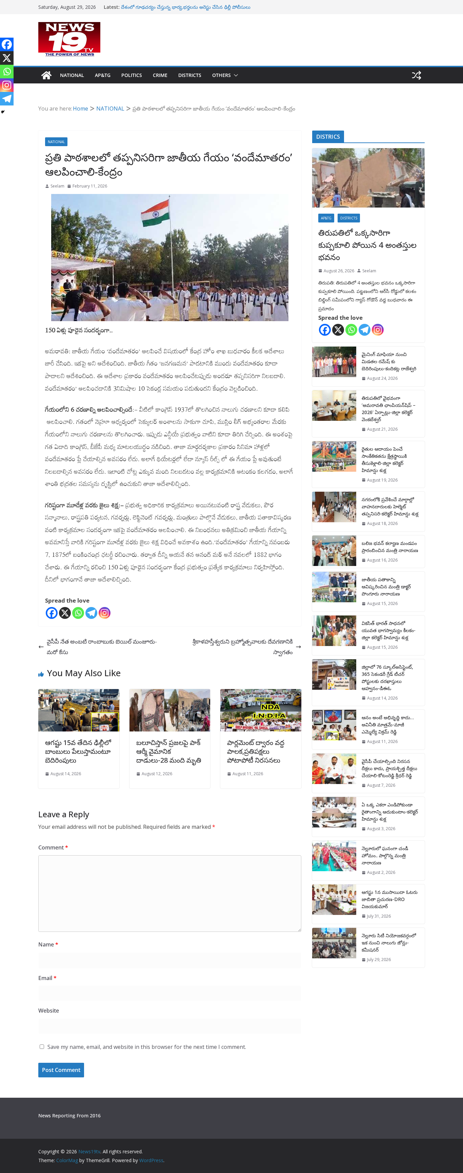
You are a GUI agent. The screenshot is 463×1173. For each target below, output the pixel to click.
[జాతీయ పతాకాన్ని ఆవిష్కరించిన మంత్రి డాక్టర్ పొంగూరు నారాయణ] (334, 591)
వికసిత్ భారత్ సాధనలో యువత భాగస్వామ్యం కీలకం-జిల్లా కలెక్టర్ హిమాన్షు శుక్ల (389, 630)
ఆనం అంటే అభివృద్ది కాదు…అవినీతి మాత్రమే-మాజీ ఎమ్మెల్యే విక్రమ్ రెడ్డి (388, 724)
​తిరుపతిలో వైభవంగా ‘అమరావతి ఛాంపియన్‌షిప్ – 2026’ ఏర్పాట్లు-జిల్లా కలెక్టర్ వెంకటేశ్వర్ (389, 409)
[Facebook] (52, 613)
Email (47, 978)
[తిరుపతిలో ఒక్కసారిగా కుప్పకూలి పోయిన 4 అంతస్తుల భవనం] (368, 178)
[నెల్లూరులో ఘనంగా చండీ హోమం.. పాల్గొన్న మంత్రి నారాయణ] (334, 860)
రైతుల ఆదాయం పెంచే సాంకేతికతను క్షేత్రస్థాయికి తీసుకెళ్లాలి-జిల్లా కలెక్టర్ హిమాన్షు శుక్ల (384, 459)
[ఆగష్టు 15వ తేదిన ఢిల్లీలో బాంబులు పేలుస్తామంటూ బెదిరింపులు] (78, 694)
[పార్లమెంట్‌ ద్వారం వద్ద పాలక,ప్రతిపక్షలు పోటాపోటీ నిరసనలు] (260, 694)
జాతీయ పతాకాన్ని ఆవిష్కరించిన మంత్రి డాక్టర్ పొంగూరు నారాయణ (386, 586)
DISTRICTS (189, 75)
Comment (53, 847)
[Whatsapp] (78, 613)
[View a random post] (416, 75)
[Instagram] (104, 613)
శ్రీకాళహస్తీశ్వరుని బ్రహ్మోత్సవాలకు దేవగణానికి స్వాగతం (243, 647)
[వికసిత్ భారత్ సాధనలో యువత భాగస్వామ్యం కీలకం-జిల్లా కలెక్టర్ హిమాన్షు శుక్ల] (334, 635)
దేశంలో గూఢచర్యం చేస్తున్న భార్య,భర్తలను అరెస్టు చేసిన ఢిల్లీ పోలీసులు (185, 7)
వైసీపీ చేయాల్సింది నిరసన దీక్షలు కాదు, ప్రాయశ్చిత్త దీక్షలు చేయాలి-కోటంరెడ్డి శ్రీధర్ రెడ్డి (389, 768)
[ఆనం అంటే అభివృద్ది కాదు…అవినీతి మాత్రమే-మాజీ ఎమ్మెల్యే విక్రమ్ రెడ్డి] (334, 729)
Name (48, 944)
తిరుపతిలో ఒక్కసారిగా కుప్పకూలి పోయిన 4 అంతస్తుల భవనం (367, 244)
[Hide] (2, 112)
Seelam (57, 186)
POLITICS (131, 75)
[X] (65, 613)
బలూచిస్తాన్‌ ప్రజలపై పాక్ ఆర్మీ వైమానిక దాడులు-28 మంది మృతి (168, 751)
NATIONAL (72, 75)
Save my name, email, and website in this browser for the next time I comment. (146, 1047)
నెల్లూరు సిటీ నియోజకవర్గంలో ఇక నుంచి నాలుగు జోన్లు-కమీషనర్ (389, 942)
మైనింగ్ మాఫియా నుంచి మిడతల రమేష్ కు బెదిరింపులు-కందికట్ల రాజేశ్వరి (389, 361)
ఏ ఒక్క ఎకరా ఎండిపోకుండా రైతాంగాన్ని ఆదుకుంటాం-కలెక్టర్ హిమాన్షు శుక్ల (390, 811)
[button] (234, 75)
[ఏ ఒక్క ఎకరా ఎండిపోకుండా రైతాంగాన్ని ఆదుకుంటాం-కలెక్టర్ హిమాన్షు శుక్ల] (334, 817)
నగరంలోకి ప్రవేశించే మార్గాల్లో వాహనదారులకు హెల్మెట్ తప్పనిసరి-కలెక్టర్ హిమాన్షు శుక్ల (390, 506)
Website (48, 1010)
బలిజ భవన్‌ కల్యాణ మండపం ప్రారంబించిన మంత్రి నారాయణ (390, 546)
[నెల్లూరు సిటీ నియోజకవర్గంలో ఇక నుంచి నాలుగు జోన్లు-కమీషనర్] (334, 947)
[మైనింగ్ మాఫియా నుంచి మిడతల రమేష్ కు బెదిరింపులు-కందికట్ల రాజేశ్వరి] (334, 366)
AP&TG (102, 75)
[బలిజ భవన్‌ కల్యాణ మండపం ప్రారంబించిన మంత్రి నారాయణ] (334, 551)
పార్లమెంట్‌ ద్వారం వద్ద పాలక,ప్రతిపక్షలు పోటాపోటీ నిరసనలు (255, 751)
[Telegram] (91, 613)
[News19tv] (46, 75)
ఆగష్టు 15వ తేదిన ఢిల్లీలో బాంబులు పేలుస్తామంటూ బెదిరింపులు (78, 751)
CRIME (160, 75)
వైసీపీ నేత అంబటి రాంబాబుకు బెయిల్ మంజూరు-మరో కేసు (102, 647)
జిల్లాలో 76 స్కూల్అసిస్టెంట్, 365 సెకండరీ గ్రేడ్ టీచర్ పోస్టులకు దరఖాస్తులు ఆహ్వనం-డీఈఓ (387, 677)
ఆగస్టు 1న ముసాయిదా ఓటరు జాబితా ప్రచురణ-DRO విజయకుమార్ (390, 899)
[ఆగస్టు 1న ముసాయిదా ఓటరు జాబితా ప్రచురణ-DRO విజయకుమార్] (334, 904)
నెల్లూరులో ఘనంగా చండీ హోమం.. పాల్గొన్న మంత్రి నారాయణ (385, 855)
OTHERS (221, 75)
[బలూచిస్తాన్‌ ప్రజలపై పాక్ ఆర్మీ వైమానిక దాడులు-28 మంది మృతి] (169, 694)
